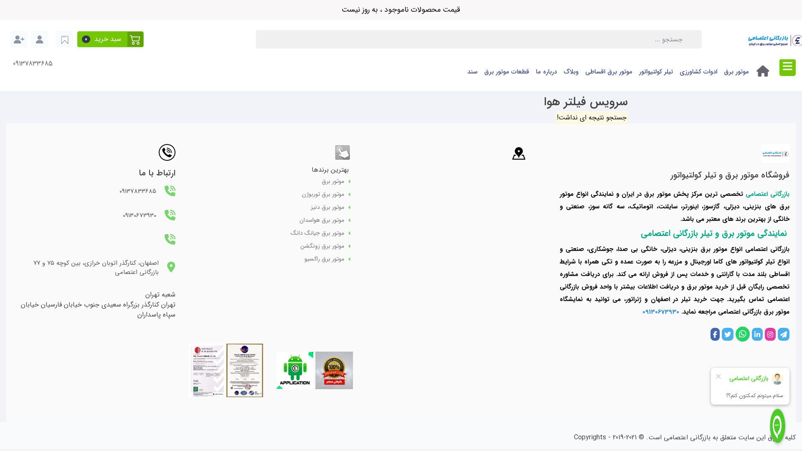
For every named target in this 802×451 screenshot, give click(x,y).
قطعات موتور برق (506, 72)
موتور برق (736, 72)
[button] (110, 39)
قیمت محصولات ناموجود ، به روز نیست (401, 9)
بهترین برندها (330, 170)
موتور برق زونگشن (322, 246)
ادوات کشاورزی (698, 72)
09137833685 (33, 64)
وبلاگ (571, 72)
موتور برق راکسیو (324, 259)
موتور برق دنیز (327, 207)
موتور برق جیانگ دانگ (317, 233)
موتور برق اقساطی (608, 72)
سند (472, 72)
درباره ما (546, 72)
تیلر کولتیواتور (656, 72)
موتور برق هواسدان (321, 220)
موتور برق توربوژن (323, 194)
